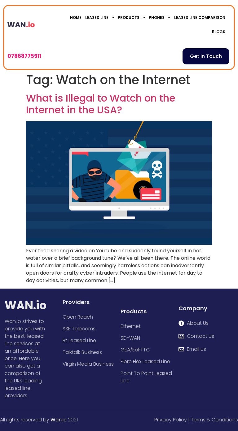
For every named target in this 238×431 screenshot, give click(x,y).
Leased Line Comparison (199, 17)
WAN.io (25, 305)
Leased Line (96, 17)
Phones (157, 17)
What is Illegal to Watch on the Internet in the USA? (100, 104)
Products (128, 17)
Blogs (218, 31)
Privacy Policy (170, 419)
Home (76, 17)
